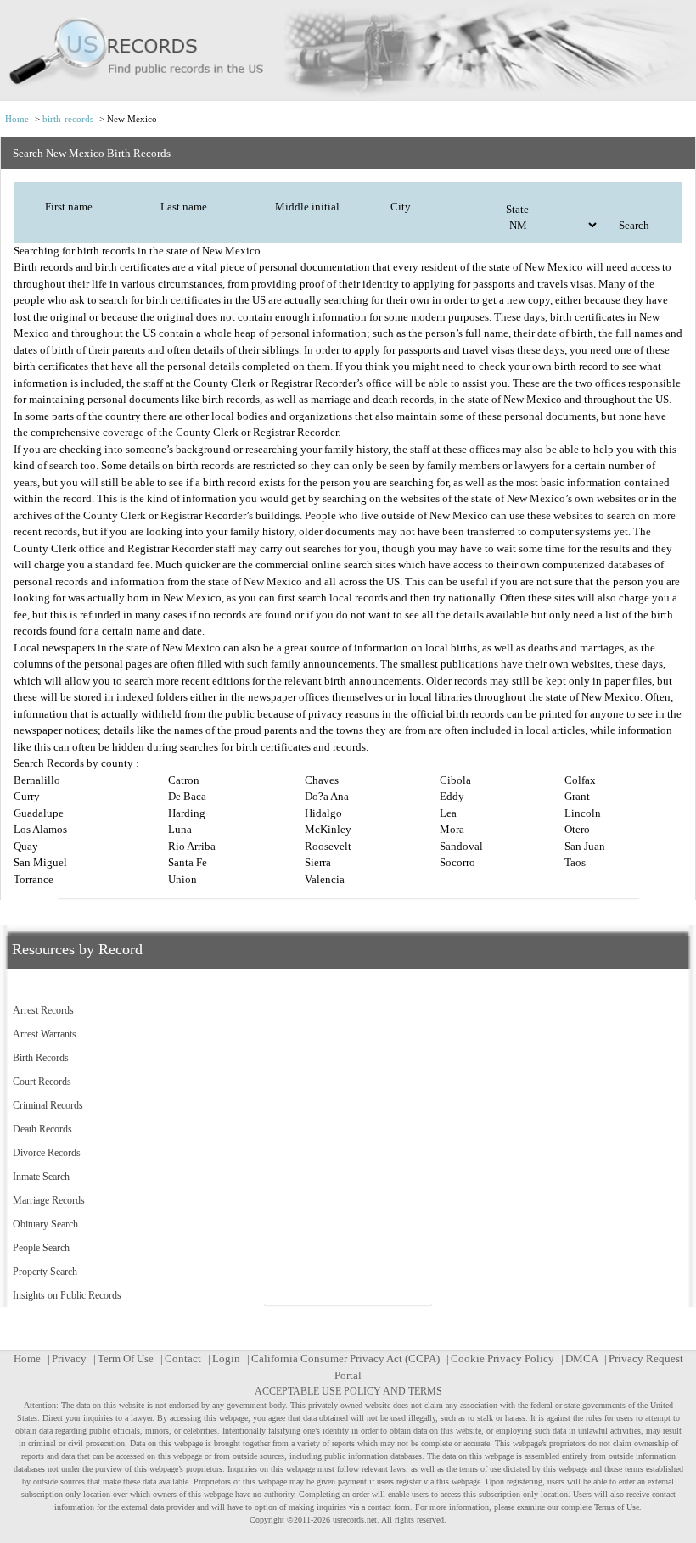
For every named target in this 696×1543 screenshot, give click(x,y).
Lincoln (582, 813)
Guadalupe (39, 813)
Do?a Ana (327, 796)
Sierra (318, 862)
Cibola (455, 780)
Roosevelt (328, 846)
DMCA (581, 1358)
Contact (183, 1358)
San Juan (584, 846)
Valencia (325, 879)
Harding (186, 813)
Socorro (457, 862)
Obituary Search (45, 1224)
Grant (577, 796)
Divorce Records (47, 1153)
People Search (41, 1248)
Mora (452, 829)
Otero (577, 829)
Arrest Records (43, 1010)
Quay (26, 846)
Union (182, 879)
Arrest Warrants (44, 1034)
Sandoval (461, 846)
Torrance (33, 879)
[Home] (348, 50)
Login (226, 1358)
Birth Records (41, 1058)
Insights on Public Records (67, 1295)
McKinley (328, 829)
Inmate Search (41, 1176)
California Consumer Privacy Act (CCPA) (345, 1358)
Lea (448, 813)
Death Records (42, 1129)
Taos (575, 862)
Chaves (322, 780)
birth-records (67, 119)
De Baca (187, 796)
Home (17, 119)
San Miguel (40, 862)
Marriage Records (49, 1200)
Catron (183, 780)
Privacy (69, 1358)
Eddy (452, 796)
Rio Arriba (192, 846)
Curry (27, 796)
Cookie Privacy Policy (502, 1358)
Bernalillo (37, 780)
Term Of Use (126, 1358)
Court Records (42, 1081)
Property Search (45, 1271)
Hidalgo (323, 813)
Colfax (580, 780)
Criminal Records (48, 1105)
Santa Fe (187, 862)
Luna (180, 829)
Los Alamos (40, 829)
